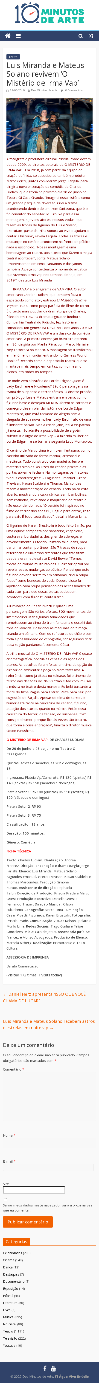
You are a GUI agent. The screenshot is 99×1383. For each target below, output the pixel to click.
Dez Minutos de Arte (44, 90)
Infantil (8, 1295)
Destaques (11, 1274)
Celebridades (12, 1253)
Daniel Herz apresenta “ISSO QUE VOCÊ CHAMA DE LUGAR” (44, 997)
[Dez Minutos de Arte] (49, 5)
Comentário (13, 1069)
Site (6, 1183)
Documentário (14, 1281)
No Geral (9, 1324)
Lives (7, 1310)
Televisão (10, 1338)
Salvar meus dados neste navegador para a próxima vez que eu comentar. (47, 1208)
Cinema (8, 1260)
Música (8, 1317)
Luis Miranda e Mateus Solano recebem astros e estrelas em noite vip (49, 1024)
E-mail (9, 1161)
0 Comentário (73, 90)
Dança (8, 1267)
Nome (9, 1135)
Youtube (9, 1345)
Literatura (10, 1303)
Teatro (13, 57)
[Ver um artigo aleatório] (91, 36)
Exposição (10, 1288)
